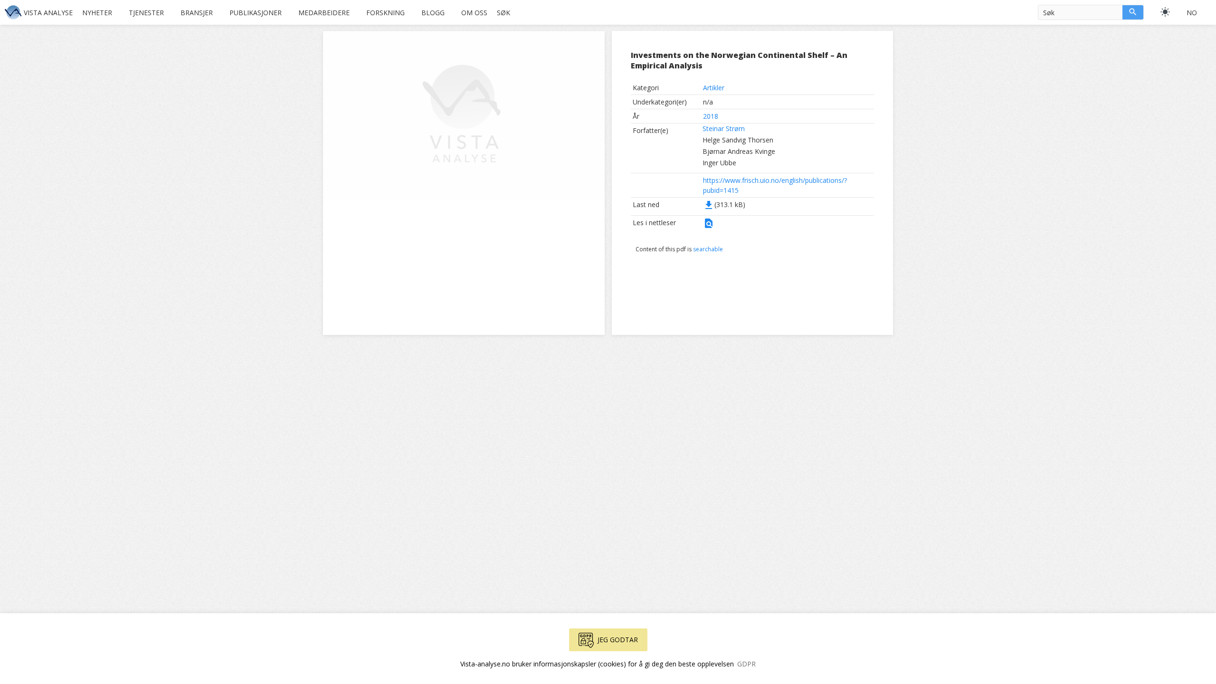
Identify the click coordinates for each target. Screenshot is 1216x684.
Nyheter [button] (97, 12)
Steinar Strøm (724, 128)
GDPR (746, 663)
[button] (708, 226)
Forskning (385, 12)
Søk (503, 12)
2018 (710, 116)
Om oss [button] (474, 12)
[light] (1165, 12)
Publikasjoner (255, 12)
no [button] (1192, 12)
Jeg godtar (618, 639)
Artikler (713, 87)
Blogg (433, 12)
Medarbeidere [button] (324, 12)
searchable (708, 249)
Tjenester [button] (146, 12)
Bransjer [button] (196, 12)
